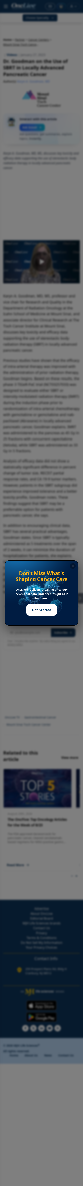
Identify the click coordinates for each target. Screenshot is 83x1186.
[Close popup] (73, 566)
